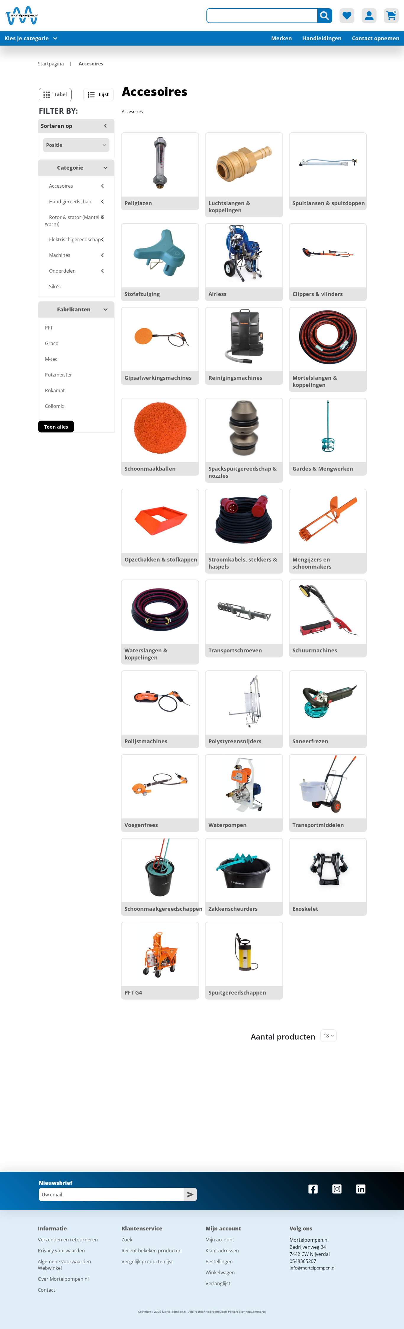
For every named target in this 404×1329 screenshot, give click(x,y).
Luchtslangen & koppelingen (229, 206)
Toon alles (56, 427)
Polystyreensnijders (235, 741)
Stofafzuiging (142, 293)
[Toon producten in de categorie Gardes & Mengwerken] (328, 428)
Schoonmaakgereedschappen (164, 908)
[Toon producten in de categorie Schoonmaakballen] (160, 428)
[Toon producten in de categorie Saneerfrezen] (328, 700)
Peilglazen (138, 203)
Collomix (54, 406)
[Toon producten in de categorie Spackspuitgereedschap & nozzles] (244, 428)
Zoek (127, 1239)
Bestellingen (219, 1261)
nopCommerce (255, 1311)
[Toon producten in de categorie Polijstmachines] (160, 700)
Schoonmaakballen (150, 468)
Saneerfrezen (310, 741)
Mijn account (220, 1239)
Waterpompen (228, 824)
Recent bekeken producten (152, 1250)
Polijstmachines (146, 741)
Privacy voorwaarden (61, 1250)
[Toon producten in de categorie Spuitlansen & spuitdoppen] (328, 162)
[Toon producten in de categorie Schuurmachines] (328, 609)
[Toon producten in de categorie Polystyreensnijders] (244, 700)
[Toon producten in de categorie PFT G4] (160, 952)
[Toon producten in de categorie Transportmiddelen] (328, 784)
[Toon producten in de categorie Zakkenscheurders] (244, 868)
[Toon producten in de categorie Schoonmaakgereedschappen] (160, 868)
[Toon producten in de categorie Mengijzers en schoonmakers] (328, 518)
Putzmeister (58, 374)
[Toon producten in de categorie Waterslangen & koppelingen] (160, 609)
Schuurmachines (315, 650)
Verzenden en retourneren (68, 1239)
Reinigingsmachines (235, 377)
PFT (49, 327)
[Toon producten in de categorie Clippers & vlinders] (328, 253)
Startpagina (51, 63)
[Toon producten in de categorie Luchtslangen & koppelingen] (244, 162)
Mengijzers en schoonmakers (312, 563)
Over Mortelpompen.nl (63, 1279)
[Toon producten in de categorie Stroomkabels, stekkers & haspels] (244, 518)
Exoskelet (305, 908)
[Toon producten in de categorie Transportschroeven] (244, 609)
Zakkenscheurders (233, 908)
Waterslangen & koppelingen (146, 654)
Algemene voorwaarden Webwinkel (64, 1264)
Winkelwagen (220, 1272)
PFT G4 (133, 992)
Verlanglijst (218, 1283)
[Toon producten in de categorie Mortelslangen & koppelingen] (328, 337)
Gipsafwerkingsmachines (158, 377)
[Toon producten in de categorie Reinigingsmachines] (244, 337)
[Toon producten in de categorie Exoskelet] (328, 868)
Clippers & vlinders (318, 293)
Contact (46, 1290)
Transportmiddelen (318, 824)
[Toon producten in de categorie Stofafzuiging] (160, 253)
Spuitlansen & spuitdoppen (329, 203)
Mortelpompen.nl (309, 1240)
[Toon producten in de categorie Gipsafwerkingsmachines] (160, 337)
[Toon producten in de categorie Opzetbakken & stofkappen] (160, 518)
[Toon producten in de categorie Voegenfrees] (160, 784)
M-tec (51, 359)
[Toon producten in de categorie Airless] (244, 253)
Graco (52, 343)
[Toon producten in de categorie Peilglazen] (160, 162)
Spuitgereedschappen (237, 992)
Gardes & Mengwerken (323, 468)
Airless (218, 293)
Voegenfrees (141, 824)
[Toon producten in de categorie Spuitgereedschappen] (244, 952)
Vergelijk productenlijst (147, 1261)
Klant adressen (222, 1250)
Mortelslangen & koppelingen (315, 381)
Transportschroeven (235, 650)
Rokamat (55, 390)
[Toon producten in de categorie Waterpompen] (244, 784)
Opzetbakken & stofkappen (161, 559)
